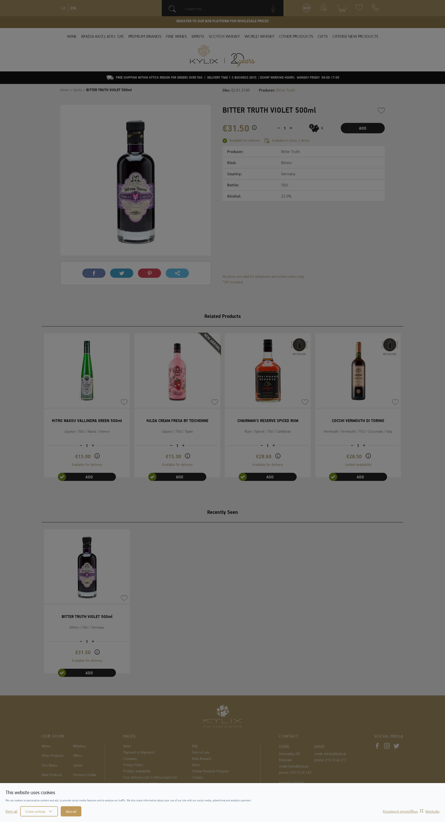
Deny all (11, 811)
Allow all (71, 811)
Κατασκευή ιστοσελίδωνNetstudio (411, 811)
